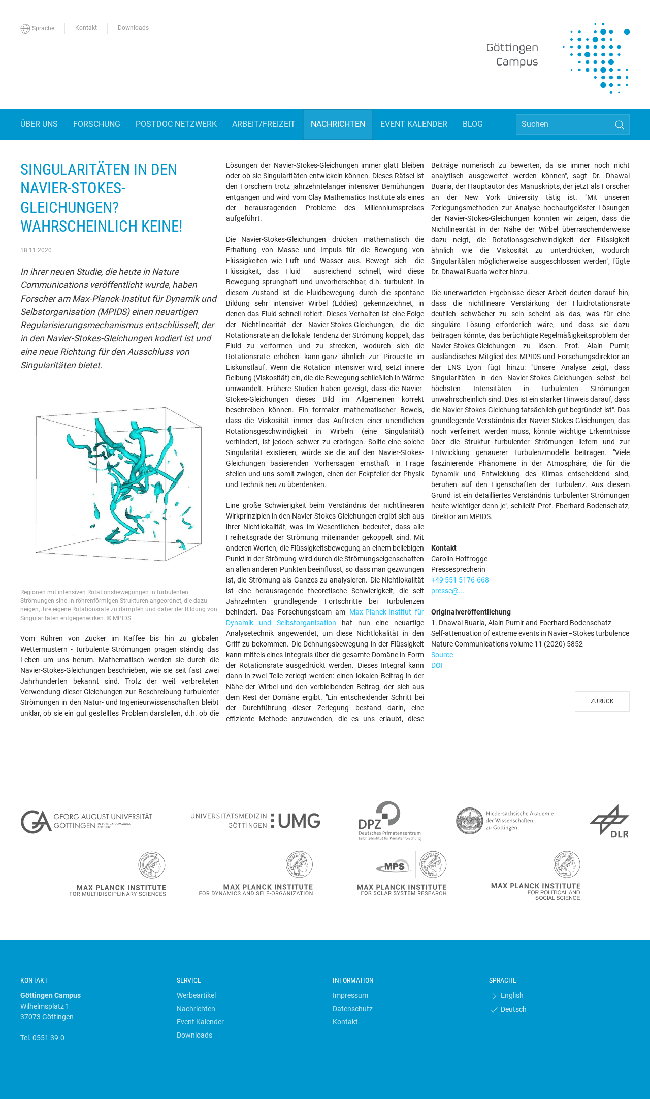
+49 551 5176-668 (460, 580)
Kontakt (345, 1022)
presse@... (448, 591)
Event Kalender (200, 1022)
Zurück (602, 701)
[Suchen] (619, 125)
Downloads (194, 1035)
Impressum (350, 995)
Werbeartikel (196, 995)
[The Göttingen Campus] (558, 58)
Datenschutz (353, 1009)
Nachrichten (196, 1009)
